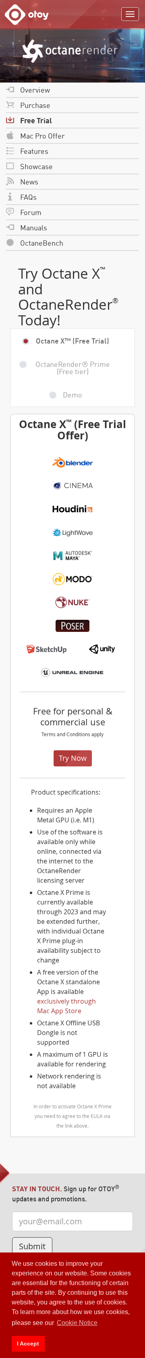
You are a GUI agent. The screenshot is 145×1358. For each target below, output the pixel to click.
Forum (30, 212)
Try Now (73, 758)
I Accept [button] (28, 1343)
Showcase (36, 166)
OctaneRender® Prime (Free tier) (72, 367)
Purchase (35, 105)
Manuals (33, 227)
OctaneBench (41, 242)
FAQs (28, 196)
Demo (72, 394)
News (29, 181)
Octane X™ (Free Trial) (72, 340)
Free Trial (36, 120)
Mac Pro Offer (42, 135)
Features (34, 150)
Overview (35, 89)
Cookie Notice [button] (77, 1322)
